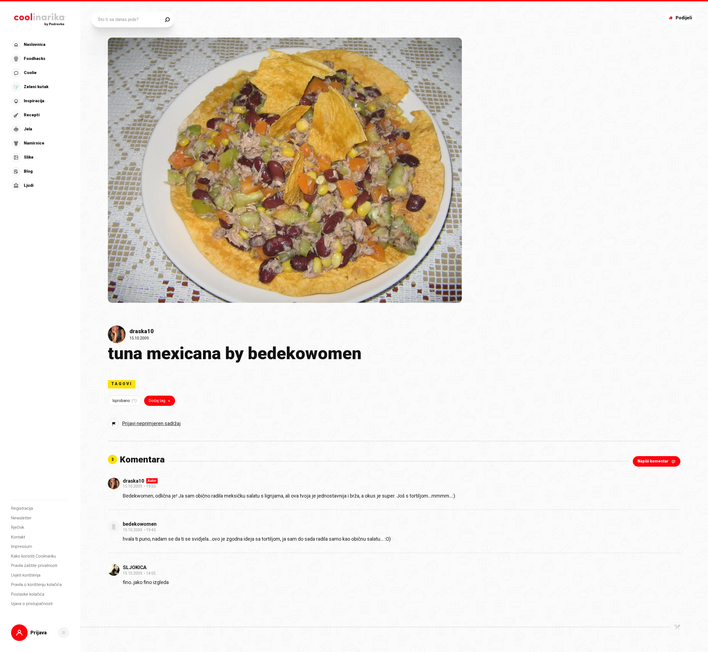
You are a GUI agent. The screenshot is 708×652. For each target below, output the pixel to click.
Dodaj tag (157, 400)
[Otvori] (63, 632)
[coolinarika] (40, 18)
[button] (39, 115)
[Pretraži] (167, 20)
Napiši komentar (652, 461)
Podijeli (684, 17)
